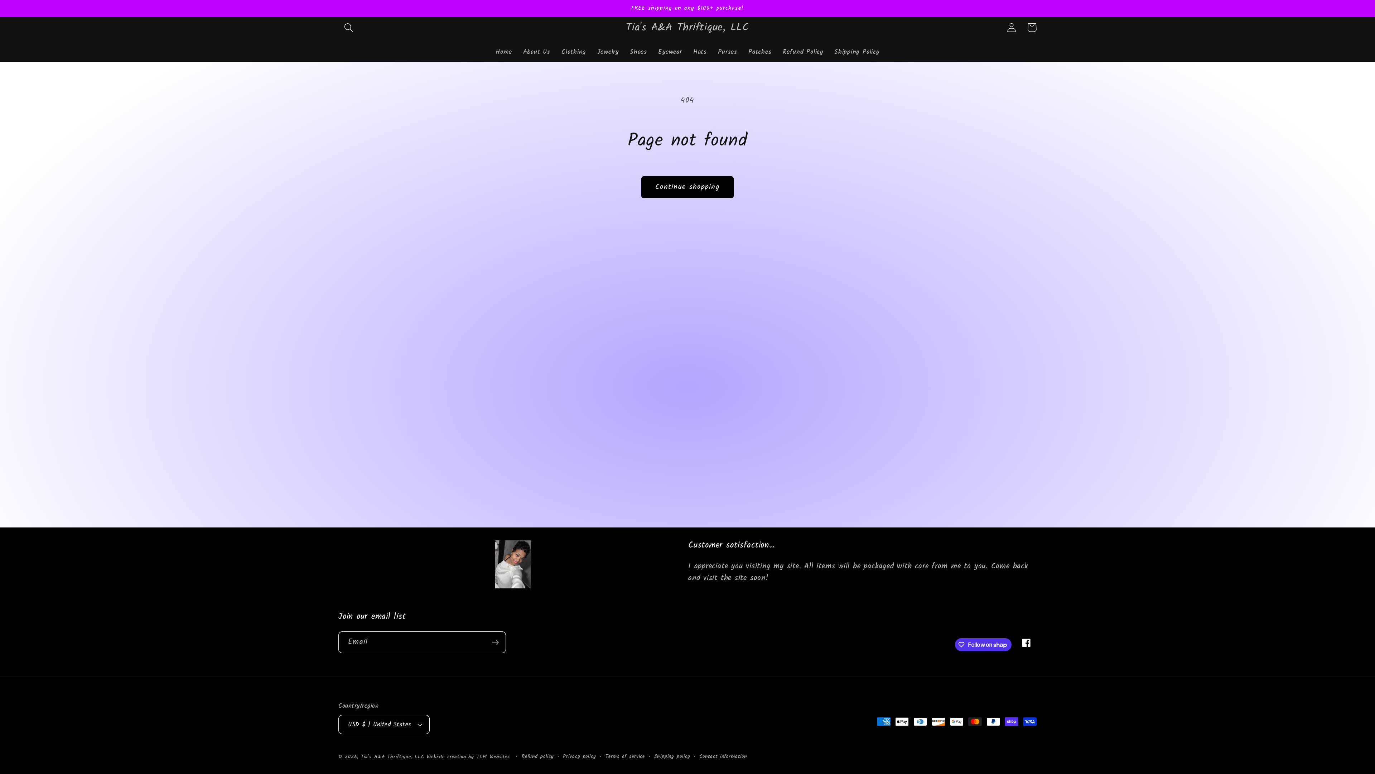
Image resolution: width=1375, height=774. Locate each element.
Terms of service (625, 757)
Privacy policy (579, 757)
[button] (348, 27)
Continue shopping (687, 186)
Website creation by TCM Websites (469, 757)
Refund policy (538, 757)
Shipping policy (672, 757)
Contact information (723, 757)
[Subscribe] (495, 642)
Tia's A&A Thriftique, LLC (392, 757)
